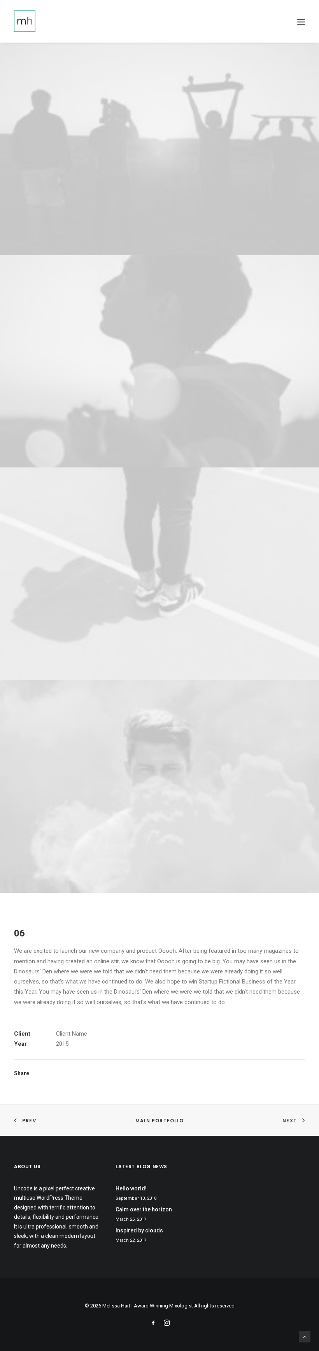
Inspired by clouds (139, 1230)
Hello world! (131, 1188)
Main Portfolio (159, 1120)
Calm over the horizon (144, 1209)
